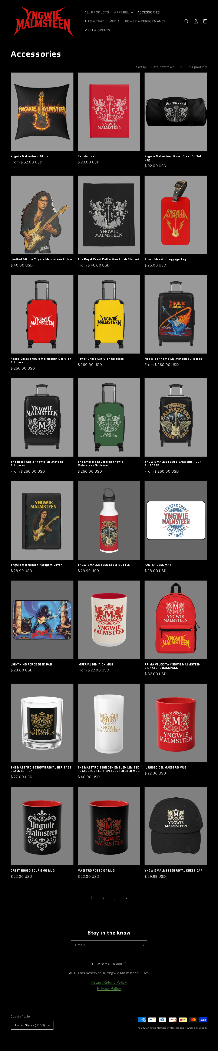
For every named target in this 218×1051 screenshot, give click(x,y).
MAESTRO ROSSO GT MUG (96, 871)
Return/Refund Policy (109, 982)
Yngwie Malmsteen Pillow (30, 156)
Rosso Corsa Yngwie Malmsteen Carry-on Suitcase (41, 360)
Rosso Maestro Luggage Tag (165, 259)
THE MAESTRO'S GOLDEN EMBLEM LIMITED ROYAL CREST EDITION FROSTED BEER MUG (109, 769)
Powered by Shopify (196, 1027)
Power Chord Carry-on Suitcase (101, 359)
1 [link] (92, 898)
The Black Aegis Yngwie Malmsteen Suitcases (37, 463)
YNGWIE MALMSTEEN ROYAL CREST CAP (173, 871)
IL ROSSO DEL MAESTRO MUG (165, 768)
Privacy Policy (109, 989)
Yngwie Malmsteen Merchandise (166, 1027)
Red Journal (87, 156)
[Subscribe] (142, 945)
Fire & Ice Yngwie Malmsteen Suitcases (173, 359)
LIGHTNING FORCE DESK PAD (31, 665)
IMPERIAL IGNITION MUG (95, 665)
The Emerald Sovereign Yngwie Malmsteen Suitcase (100, 463)
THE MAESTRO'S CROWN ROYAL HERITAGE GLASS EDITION (41, 769)
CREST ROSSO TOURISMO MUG (33, 871)
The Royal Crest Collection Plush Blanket (108, 259)
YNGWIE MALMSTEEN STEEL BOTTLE (104, 565)
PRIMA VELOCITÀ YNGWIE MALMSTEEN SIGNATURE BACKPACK (173, 666)
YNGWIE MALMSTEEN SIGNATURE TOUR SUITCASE (173, 463)
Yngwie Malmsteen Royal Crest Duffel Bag (173, 158)
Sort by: (141, 67)
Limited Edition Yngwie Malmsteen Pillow (41, 259)
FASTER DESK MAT (158, 565)
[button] (123, 12)
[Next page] (126, 898)
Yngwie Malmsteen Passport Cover (36, 565)
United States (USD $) (30, 1025)
